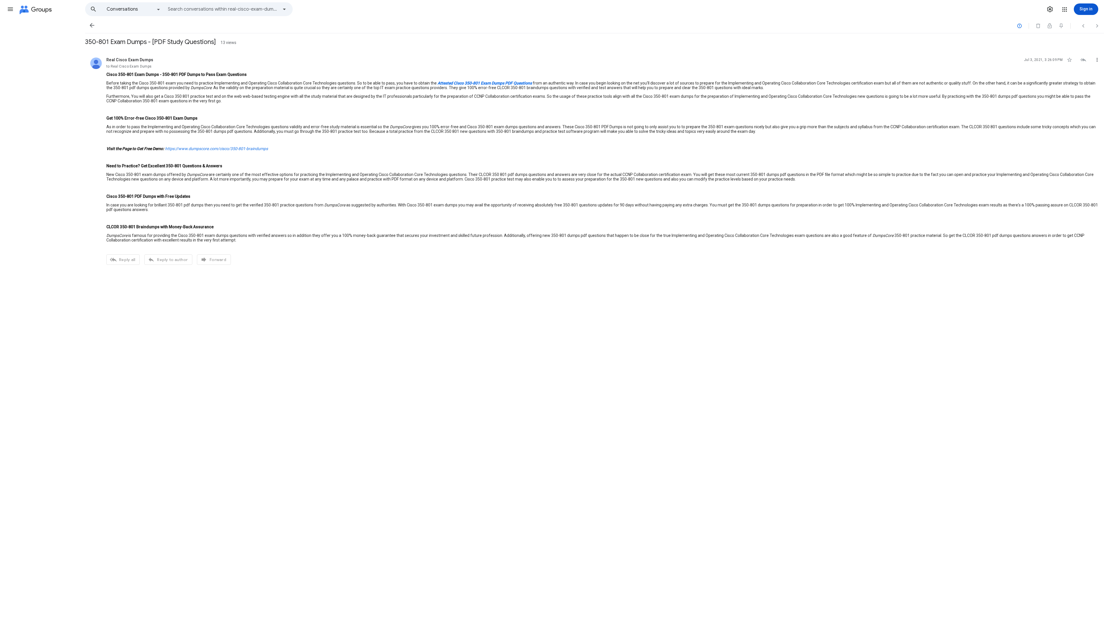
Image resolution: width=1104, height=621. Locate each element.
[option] (133, 9)
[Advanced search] (284, 9)
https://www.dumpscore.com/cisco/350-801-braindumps (216, 148)
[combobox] (223, 9)
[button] (10, 9)
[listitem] (594, 160)
